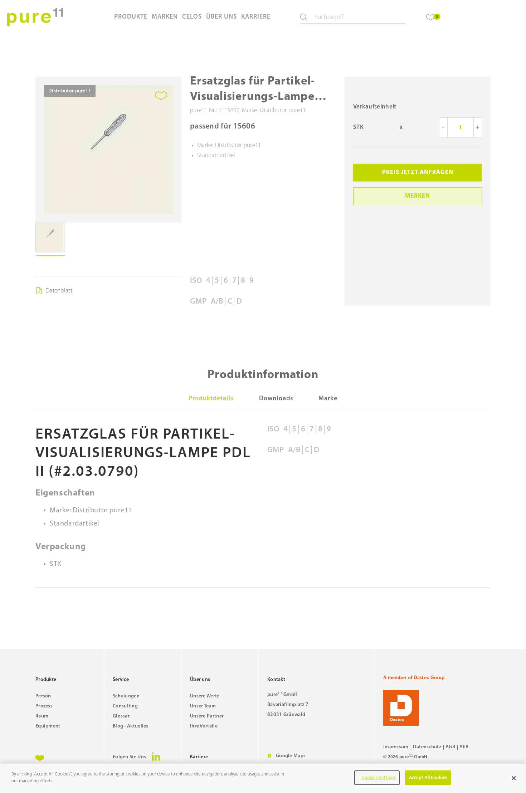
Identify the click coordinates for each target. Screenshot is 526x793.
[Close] (514, 778)
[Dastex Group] (437, 708)
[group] (108, 149)
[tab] (211, 399)
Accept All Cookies (428, 777)
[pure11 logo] (35, 17)
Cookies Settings (379, 777)
